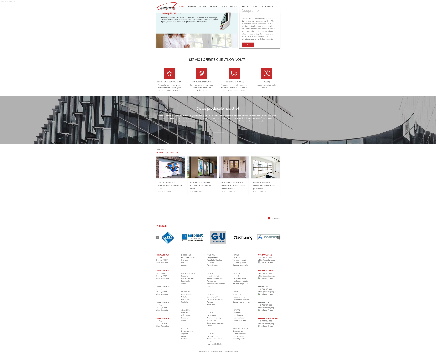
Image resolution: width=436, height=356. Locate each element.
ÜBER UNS (185, 328)
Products (184, 313)
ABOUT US (185, 310)
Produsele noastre (188, 257)
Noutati (169, 191)
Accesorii (210, 262)
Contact (184, 265)
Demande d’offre (187, 278)
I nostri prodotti (187, 294)
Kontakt (184, 339)
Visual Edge (234, 351)
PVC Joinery (211, 315)
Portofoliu (185, 262)
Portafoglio (185, 299)
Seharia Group (267, 262)
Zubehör (210, 341)
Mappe (184, 336)
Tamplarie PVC (212, 257)
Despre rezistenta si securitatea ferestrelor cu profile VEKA (264, 185)
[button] (277, 6)
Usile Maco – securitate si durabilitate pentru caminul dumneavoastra (233, 185)
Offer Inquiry (186, 315)
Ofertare (184, 260)
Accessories (211, 320)
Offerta (184, 297)
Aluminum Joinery (214, 318)
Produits (184, 276)
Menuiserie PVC (213, 276)
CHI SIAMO (185, 292)
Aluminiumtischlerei (215, 339)
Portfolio (184, 318)
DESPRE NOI (186, 255)
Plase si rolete (212, 265)
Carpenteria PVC (213, 297)
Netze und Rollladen (215, 344)
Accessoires (211, 281)
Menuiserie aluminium (215, 278)
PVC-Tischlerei (212, 336)
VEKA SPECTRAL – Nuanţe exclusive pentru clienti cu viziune (200, 185)
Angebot (184, 334)
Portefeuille (185, 281)
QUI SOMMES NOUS (189, 273)
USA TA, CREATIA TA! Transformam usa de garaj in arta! (170, 185)
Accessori (210, 302)
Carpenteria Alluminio (215, 299)
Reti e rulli (211, 304)
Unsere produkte (187, 331)
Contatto (184, 302)
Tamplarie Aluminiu (214, 260)
